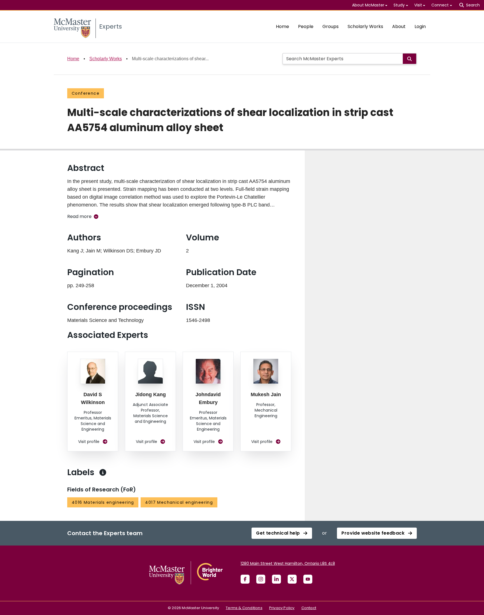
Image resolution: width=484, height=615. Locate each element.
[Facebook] (245, 579)
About (399, 26)
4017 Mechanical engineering (179, 502)
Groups (330, 26)
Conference (85, 93)
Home (282, 26)
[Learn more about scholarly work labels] (102, 472)
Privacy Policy (282, 608)
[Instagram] (260, 579)
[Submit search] (409, 59)
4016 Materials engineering (103, 502)
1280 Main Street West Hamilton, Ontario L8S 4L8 (288, 563)
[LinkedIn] (276, 579)
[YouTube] (307, 579)
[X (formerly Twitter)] (292, 579)
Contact (308, 608)
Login (420, 26)
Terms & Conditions (244, 608)
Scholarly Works (365, 26)
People (305, 26)
